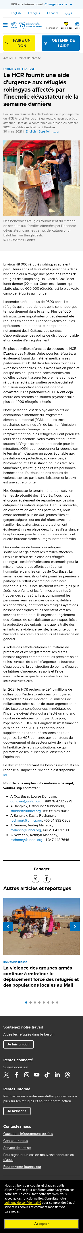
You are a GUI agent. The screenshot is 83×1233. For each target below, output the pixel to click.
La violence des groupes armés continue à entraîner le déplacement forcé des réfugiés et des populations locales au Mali (41, 976)
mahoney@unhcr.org (26, 839)
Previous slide (8, 926)
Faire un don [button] (66, 27)
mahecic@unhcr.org (25, 830)
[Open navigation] (5, 25)
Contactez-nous (15, 1140)
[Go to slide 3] (36, 1003)
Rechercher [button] (52, 27)
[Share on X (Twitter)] (35, 879)
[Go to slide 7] (54, 1003)
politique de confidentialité (22, 1202)
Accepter (41, 1224)
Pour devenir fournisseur (22, 1166)
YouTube (37, 1075)
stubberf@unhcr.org (25, 810)
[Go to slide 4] (40, 1003)
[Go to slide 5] (45, 1003)
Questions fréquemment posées (28, 1133)
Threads (67, 1075)
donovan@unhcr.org (25, 801)
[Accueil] (26, 25)
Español (52, 13)
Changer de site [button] (55, 4)
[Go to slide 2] (31, 1003)
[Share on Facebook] (46, 879)
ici (5, 774)
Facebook (16, 1075)
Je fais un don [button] (18, 1044)
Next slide (75, 926)
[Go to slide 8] (58, 1003)
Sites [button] (77, 27)
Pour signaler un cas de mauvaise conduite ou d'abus (38, 1157)
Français (34, 13)
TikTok (47, 1075)
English (16, 13)
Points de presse (29, 58)
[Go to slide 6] (49, 1003)
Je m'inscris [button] (16, 1110)
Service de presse (17, 1147)
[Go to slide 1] (27, 1003)
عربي (68, 13)
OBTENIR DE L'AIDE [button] (63, 43)
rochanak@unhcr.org (26, 820)
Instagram (26, 1075)
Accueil (8, 58)
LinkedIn (57, 1075)
